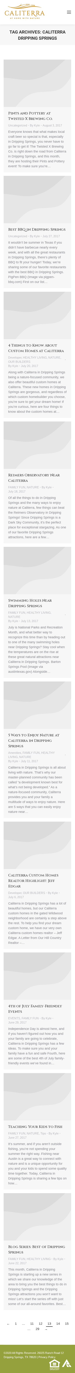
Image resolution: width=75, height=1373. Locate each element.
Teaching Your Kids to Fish (35, 1126)
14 (58, 1323)
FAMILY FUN (16, 487)
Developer (14, 357)
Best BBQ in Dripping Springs (37, 229)
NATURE (54, 357)
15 (67, 1323)
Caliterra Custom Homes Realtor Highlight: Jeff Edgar (33, 881)
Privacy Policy (47, 1357)
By (35, 125)
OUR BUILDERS (19, 361)
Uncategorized (17, 125)
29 (37, 1329)
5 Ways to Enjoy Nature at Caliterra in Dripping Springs (34, 741)
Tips (43, 1133)
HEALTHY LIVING (35, 357)
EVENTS (14, 1018)
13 (49, 1323)
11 (32, 1323)
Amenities (14, 752)
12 (40, 1323)
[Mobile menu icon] (69, 12)
